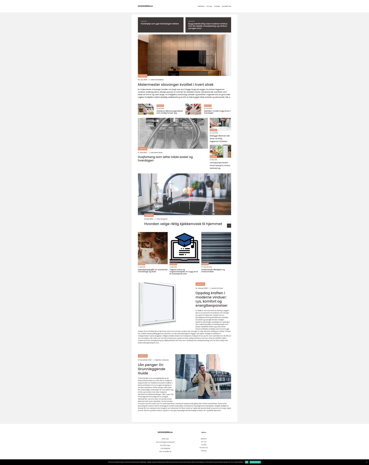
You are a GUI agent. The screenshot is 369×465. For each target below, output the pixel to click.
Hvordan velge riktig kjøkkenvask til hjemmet (183, 224)
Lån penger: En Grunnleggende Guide (151, 369)
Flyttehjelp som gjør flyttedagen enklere (160, 24)
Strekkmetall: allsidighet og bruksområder (213, 271)
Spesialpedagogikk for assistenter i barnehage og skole (153, 271)
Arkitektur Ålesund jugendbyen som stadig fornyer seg (170, 112)
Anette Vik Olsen (217, 288)
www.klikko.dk (167, 451)
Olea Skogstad (162, 219)
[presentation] (229, 226)
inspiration (144, 21)
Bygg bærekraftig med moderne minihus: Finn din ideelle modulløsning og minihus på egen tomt (208, 26)
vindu (199, 310)
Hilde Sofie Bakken (157, 79)
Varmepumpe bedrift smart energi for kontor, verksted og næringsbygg (220, 165)
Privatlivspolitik (255, 462)
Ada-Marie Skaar (157, 152)
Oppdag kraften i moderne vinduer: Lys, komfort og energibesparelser (212, 299)
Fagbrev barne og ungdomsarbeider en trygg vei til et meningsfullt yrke (184, 272)
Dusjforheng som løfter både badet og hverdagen (165, 158)
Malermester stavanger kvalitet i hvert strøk (176, 84)
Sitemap (204, 451)
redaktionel (142, 356)
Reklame (201, 6)
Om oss (209, 6)
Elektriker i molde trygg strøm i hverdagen (217, 112)
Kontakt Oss (226, 6)
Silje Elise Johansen (162, 360)
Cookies (217, 6)
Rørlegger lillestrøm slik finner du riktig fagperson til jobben (220, 139)
